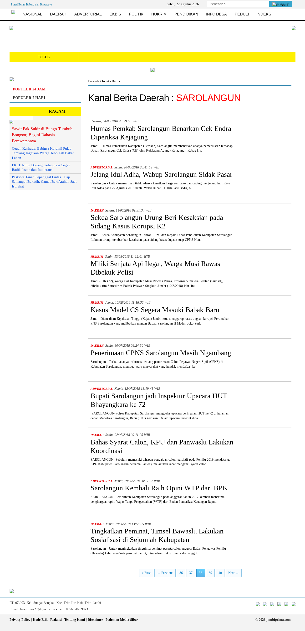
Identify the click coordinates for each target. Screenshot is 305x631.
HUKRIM (159, 14)
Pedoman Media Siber (122, 619)
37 (191, 573)
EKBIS (115, 14)
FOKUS (44, 57)
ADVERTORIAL (88, 14)
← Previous (165, 573)
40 (220, 573)
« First (146, 573)
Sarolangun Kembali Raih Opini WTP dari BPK (159, 488)
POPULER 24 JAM (29, 89)
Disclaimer (95, 619)
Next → (233, 573)
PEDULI (242, 14)
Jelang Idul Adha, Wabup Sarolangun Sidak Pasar (161, 174)
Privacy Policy (20, 619)
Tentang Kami (74, 619)
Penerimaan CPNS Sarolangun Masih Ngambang (161, 353)
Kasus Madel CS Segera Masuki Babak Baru (155, 310)
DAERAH (58, 14)
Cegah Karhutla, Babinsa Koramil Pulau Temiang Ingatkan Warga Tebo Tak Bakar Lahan (43, 153)
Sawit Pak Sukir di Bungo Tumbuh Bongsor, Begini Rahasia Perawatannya (42, 134)
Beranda (94, 81)
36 (181, 573)
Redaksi (56, 619)
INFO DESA (216, 14)
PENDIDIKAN (186, 14)
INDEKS (264, 14)
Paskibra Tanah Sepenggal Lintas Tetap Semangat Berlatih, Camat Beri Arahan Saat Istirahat (44, 181)
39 (210, 573)
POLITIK (136, 14)
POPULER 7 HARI (29, 98)
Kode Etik (40, 619)
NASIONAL (32, 14)
